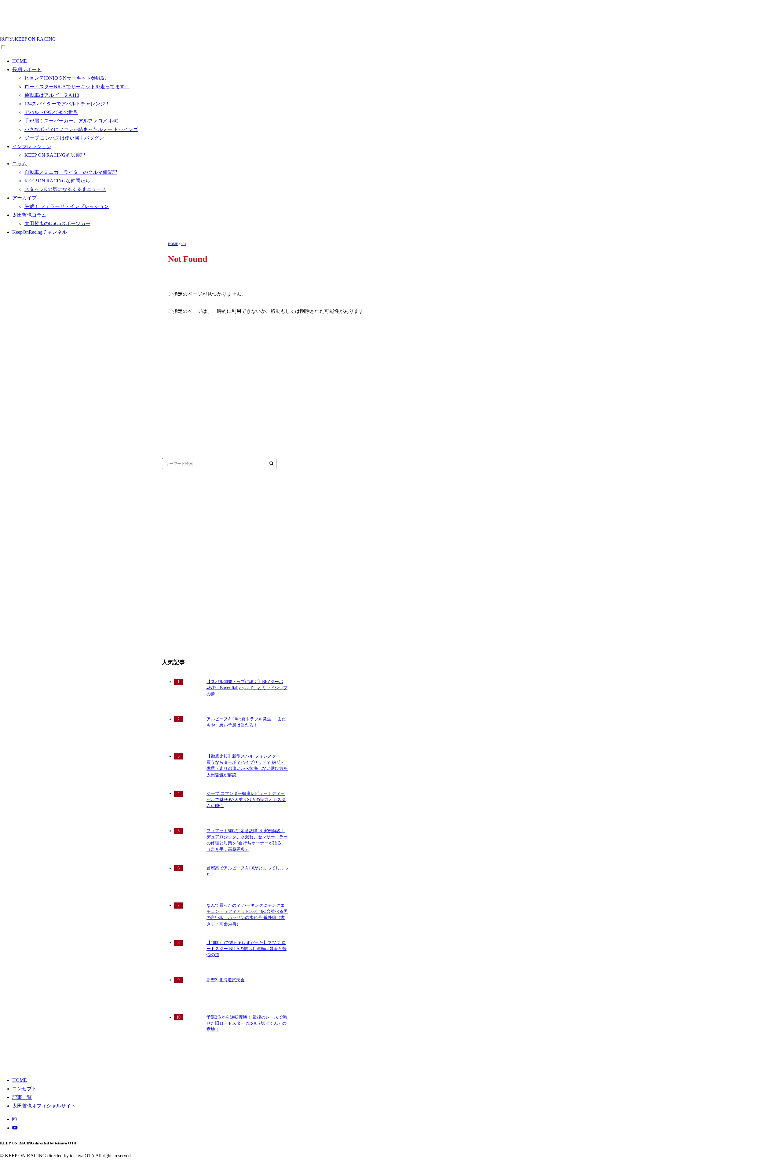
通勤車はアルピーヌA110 (51, 95)
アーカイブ (24, 197)
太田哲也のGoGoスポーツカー (57, 223)
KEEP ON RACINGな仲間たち (57, 180)
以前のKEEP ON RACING (28, 39)
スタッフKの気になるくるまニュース (65, 189)
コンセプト (24, 1088)
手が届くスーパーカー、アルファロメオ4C (71, 120)
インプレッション (31, 146)
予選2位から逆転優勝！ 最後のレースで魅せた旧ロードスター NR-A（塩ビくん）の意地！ (246, 1023)
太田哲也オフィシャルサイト (44, 1105)
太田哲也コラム (29, 215)
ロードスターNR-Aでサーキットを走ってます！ (77, 86)
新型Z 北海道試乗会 (225, 980)
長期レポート (27, 69)
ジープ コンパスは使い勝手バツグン (64, 138)
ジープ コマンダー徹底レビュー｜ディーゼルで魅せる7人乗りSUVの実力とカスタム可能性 (246, 799)
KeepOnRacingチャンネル (39, 232)
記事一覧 (22, 1097)
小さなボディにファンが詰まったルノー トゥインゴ (81, 129)
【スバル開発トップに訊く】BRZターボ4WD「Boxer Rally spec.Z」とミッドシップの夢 (246, 688)
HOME (19, 61)
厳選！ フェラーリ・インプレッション (66, 206)
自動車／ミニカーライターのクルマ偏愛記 (70, 172)
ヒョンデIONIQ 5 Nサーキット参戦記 (65, 78)
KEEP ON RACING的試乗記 (54, 155)
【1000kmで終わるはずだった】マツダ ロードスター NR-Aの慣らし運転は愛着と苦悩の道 (246, 948)
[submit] (271, 463)
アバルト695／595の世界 (51, 112)
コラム (19, 163)
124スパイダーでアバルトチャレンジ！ (67, 103)
